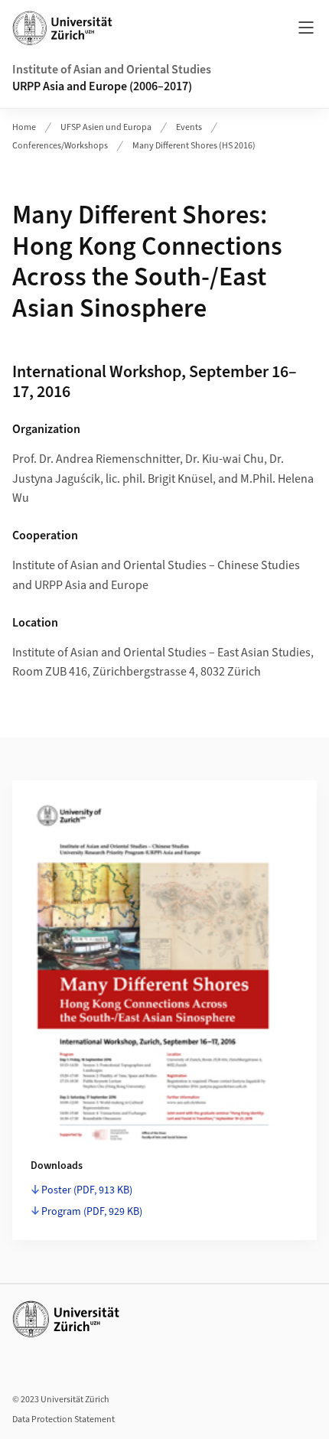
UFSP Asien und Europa (105, 127)
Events (189, 127)
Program (91, 1211)
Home (24, 127)
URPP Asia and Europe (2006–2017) (102, 86)
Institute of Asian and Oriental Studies (111, 69)
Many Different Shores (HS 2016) (194, 145)
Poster (86, 1190)
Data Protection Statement (63, 1419)
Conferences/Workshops (60, 145)
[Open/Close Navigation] (306, 27)
